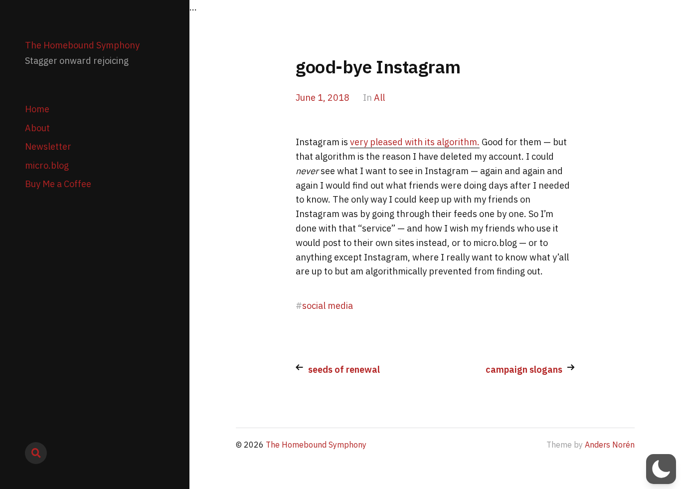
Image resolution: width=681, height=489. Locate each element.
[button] (661, 469)
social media (327, 305)
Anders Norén (610, 445)
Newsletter (48, 146)
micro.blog (47, 165)
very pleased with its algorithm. (415, 142)
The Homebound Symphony (82, 45)
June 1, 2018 (322, 97)
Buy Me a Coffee (58, 184)
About (37, 128)
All (379, 97)
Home (37, 109)
